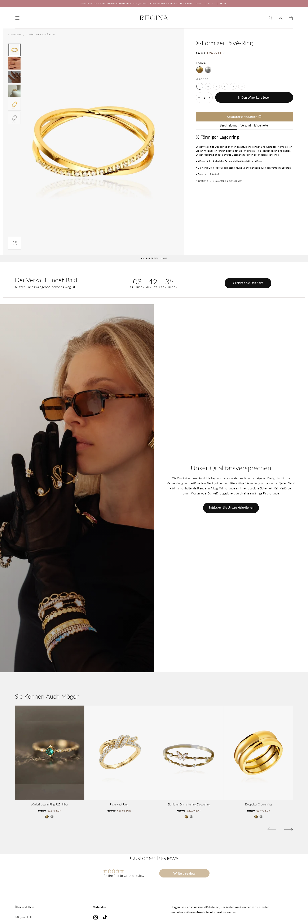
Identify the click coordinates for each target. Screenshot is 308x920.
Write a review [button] (184, 873)
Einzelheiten (261, 125)
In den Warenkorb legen (254, 97)
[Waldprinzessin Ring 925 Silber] (49, 753)
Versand (246, 125)
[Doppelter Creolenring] (258, 753)
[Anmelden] (280, 18)
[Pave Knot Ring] (119, 753)
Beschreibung (228, 125)
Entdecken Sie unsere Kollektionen (231, 507)
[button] (17, 18)
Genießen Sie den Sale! (248, 283)
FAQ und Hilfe (24, 917)
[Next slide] (288, 829)
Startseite (15, 34)
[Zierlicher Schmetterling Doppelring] (189, 753)
